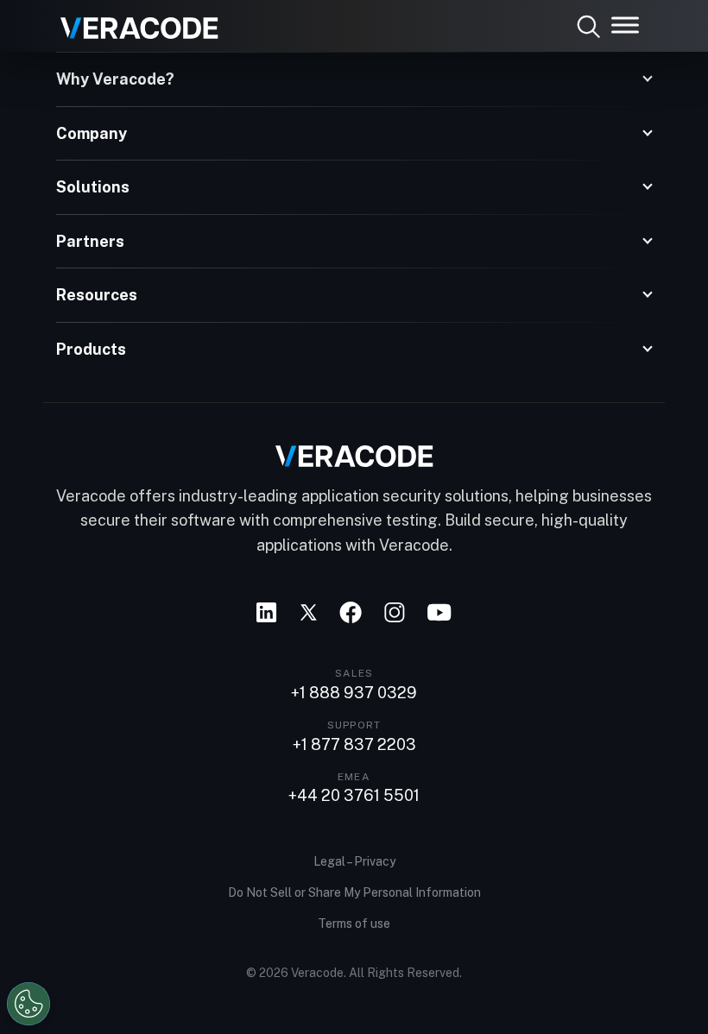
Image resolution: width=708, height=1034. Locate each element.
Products (91, 349)
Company (91, 133)
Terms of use (354, 923)
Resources (96, 295)
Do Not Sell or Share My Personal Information (354, 892)
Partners (90, 241)
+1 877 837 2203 (354, 745)
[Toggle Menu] (625, 24)
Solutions (93, 187)
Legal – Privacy (354, 861)
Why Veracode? (115, 79)
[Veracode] (132, 22)
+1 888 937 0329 (354, 693)
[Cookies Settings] (28, 1003)
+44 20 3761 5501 (354, 796)
